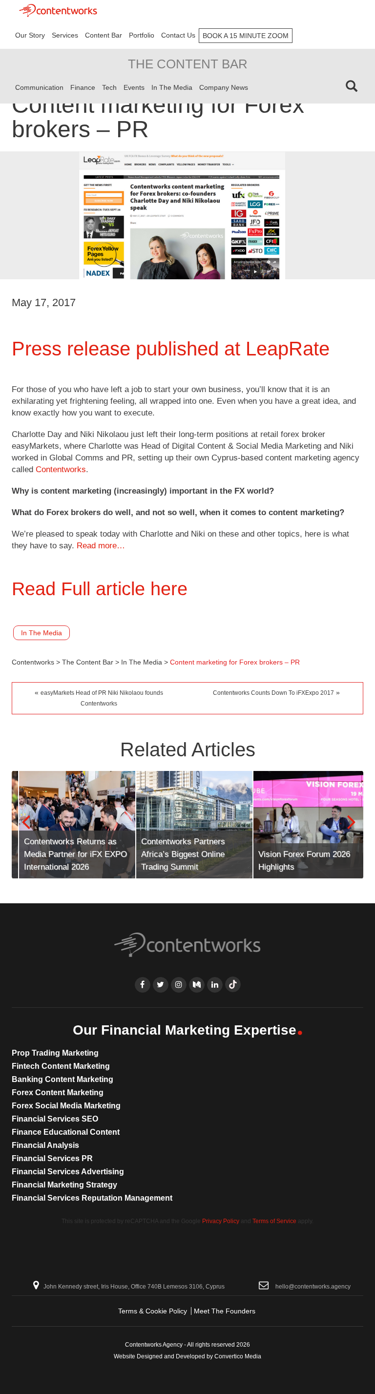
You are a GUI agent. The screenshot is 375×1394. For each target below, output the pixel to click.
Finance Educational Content (66, 1132)
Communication (39, 87)
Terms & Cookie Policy (152, 1311)
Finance (82, 87)
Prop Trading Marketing (55, 1053)
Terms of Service (274, 1221)
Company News (223, 87)
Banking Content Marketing (62, 1079)
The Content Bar (188, 64)
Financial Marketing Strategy (64, 1185)
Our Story (30, 35)
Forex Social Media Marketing (66, 1106)
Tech (109, 87)
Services (65, 35)
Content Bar (103, 35)
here (169, 589)
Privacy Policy (220, 1221)
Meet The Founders (224, 1311)
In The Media (171, 87)
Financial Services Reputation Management (92, 1198)
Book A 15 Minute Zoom (246, 36)
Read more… (101, 545)
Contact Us (178, 35)
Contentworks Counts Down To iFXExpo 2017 (273, 692)
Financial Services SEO (55, 1119)
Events (134, 87)
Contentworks (61, 469)
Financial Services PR (52, 1158)
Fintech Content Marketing (61, 1066)
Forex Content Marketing (58, 1092)
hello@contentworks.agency (313, 1286)
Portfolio (141, 35)
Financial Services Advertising (68, 1171)
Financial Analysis (45, 1145)
